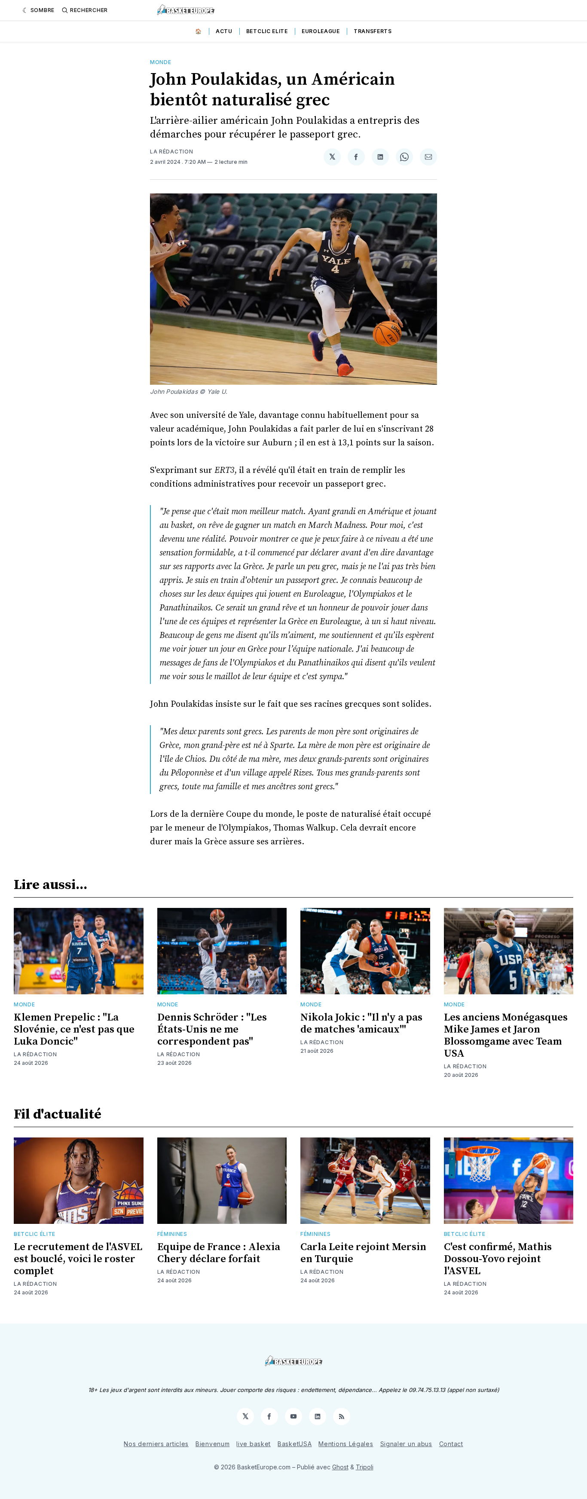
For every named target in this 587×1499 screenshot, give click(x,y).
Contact (451, 1443)
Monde (160, 62)
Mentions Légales (345, 1443)
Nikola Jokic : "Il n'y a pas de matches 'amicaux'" (361, 1023)
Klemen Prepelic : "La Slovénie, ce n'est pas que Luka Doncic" (74, 1029)
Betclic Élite (34, 1234)
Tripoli (364, 1467)
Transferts (373, 31)
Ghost (340, 1467)
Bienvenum (212, 1443)
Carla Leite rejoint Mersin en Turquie (363, 1253)
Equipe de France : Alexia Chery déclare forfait (218, 1253)
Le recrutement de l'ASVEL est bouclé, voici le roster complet (78, 1259)
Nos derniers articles (156, 1443)
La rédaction (171, 151)
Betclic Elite (267, 31)
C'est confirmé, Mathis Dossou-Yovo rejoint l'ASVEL (498, 1259)
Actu (224, 31)
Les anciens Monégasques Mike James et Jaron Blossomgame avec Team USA (506, 1035)
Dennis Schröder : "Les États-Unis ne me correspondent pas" (212, 1029)
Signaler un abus (406, 1443)
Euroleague (321, 31)
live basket (253, 1443)
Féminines (172, 1234)
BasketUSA (295, 1443)
